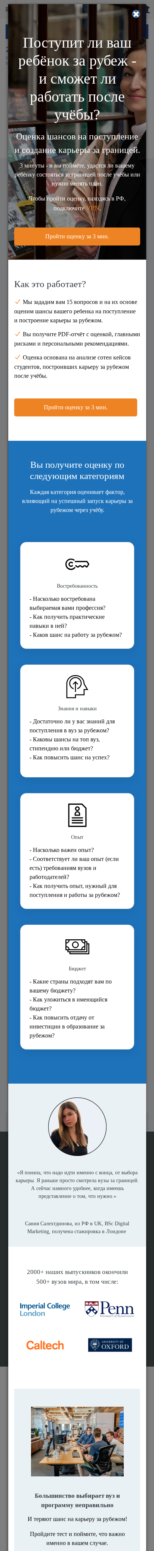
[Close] (136, 14)
